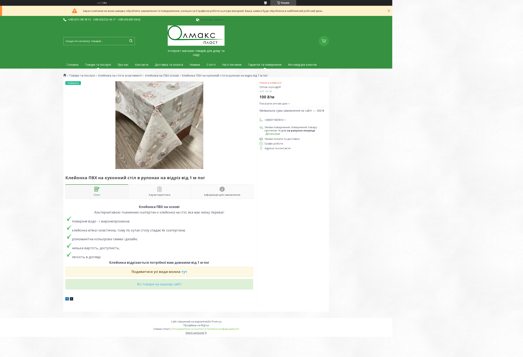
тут (184, 271)
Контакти (141, 65)
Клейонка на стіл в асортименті (120, 75)
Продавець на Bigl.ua (196, 325)
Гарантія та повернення (265, 65)
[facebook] (67, 299)
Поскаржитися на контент (188, 329)
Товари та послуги (98, 65)
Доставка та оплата (169, 65)
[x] (71, 299)
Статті (211, 65)
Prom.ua (216, 321)
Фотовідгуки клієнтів (302, 65)
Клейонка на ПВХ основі (162, 75)
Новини (195, 65)
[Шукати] (131, 41)
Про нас (123, 65)
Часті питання (231, 65)
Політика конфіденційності (223, 329)
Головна (72, 65)
